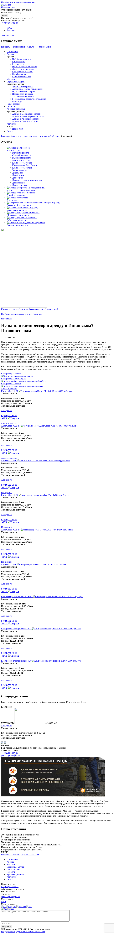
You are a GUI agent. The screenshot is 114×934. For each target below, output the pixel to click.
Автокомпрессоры (21, 160)
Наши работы (13, 104)
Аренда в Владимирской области (28, 116)
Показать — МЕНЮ (10, 854)
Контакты (11, 124)
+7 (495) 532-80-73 (9, 886)
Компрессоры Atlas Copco (24, 165)
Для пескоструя (19, 185)
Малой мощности (20, 153)
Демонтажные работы (22, 86)
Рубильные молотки (21, 76)
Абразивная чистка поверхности (27, 89)
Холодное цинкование (23, 96)
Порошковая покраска (22, 94)
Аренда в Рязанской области (25, 119)
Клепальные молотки (22, 71)
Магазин (11, 79)
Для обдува (17, 178)
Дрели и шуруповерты (23, 69)
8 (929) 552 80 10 (9, 415)
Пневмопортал (8, 7)
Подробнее (6, 318)
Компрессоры (18, 61)
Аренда (10, 54)
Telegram (11, 30)
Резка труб (17, 101)
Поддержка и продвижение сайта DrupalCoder (23, 931)
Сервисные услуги (15, 81)
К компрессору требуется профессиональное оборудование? (29, 309)
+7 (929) (9, 753)
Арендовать (6, 410)
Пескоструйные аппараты (24, 66)
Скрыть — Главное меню (39, 47)
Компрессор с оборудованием (21, 190)
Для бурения (18, 175)
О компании (12, 51)
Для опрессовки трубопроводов (27, 180)
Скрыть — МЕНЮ (30, 854)
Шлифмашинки (19, 74)
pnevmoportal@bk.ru (10, 755)
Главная (5, 136)
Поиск (4, 12)
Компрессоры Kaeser (22, 163)
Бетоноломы (18, 64)
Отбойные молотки (21, 59)
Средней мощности (21, 155)
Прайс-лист (17, 129)
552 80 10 (9, 23)
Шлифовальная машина (18, 215)
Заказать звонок (8, 35)
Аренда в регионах (16, 109)
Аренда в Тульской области (25, 121)
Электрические (19, 170)
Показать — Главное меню (14, 47)
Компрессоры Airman (22, 168)
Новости (11, 106)
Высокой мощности (21, 158)
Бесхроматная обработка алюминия (29, 99)
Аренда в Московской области (26, 114)
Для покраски (18, 183)
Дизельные (17, 173)
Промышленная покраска (24, 91)
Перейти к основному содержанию (17, 2)
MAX (9, 28)
